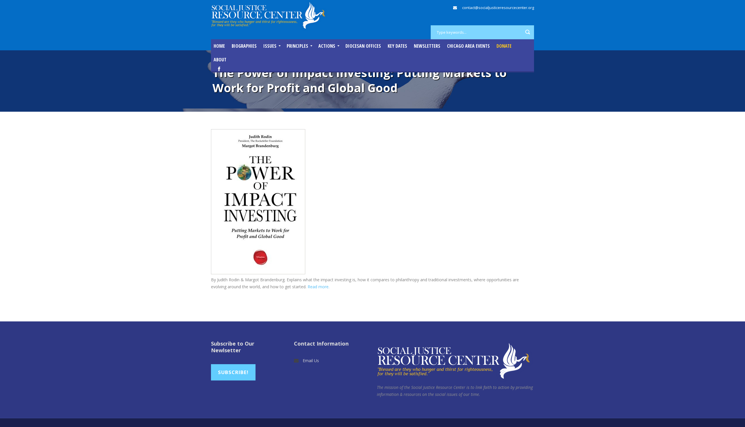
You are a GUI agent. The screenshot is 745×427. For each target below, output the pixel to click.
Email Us (311, 360)
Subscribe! (233, 372)
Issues (269, 46)
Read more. (318, 286)
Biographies (244, 46)
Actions (326, 46)
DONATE (504, 46)
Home (219, 46)
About (220, 59)
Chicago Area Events (468, 46)
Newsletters (427, 46)
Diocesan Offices (363, 46)
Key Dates (397, 46)
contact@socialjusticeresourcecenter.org (498, 7)
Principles (297, 46)
